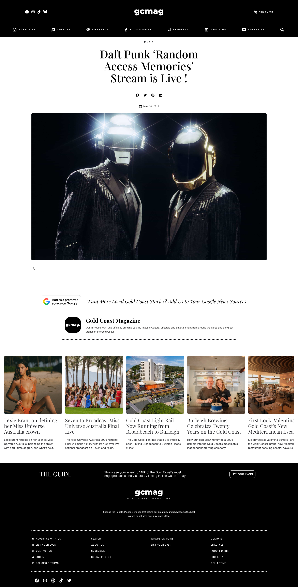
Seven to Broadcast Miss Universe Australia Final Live (92, 426)
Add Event (266, 12)
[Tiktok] (39, 11)
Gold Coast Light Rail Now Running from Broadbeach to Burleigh (152, 426)
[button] (137, 95)
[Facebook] (26, 11)
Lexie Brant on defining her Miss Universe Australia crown (30, 426)
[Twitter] (69, 580)
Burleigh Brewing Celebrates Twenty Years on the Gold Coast (214, 426)
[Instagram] (32, 11)
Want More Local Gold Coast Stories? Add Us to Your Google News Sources (166, 301)
